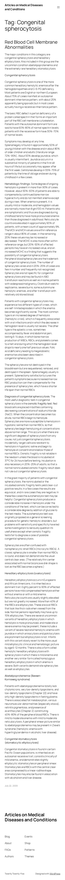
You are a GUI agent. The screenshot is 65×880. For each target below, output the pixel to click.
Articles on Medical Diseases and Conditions (24, 7)
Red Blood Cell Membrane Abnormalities (31, 45)
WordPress (55, 873)
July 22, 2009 (11, 785)
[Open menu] (58, 7)
